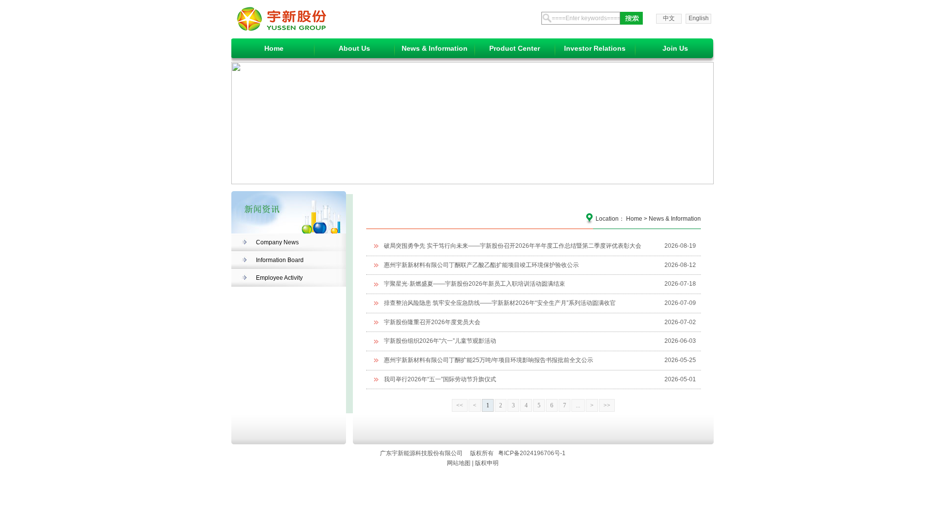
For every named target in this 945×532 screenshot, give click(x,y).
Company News (277, 242)
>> (606, 405)
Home (274, 48)
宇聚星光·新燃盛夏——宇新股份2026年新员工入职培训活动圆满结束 (474, 284)
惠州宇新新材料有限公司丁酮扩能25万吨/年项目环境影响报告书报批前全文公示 (488, 360)
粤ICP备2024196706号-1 (532, 453)
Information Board (280, 260)
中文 (669, 18)
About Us (354, 48)
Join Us (675, 48)
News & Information (435, 48)
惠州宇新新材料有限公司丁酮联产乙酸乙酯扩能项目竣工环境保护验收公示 (481, 265)
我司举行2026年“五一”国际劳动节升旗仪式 (440, 379)
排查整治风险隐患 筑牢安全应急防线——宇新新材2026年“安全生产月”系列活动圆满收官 (500, 303)
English (699, 18)
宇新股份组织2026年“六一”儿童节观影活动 (440, 341)
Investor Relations (595, 48)
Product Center (514, 48)
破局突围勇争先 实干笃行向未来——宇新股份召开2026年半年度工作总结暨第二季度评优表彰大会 (512, 246)
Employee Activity (279, 277)
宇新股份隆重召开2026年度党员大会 (432, 322)
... (578, 405)
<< (459, 405)
